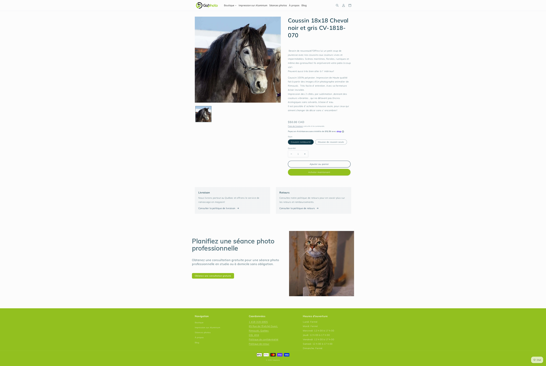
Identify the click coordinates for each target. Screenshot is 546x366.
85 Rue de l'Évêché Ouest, (263, 326)
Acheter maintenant (319, 172)
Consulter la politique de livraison (216, 208)
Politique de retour (259, 343)
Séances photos (203, 332)
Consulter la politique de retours (297, 208)
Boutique (199, 322)
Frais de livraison (295, 126)
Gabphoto (276, 360)
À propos (199, 337)
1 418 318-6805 (258, 321)
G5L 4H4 (254, 335)
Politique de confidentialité (263, 339)
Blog (197, 342)
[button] (337, 5)
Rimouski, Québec (259, 330)
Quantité (292, 148)
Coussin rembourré (301, 142)
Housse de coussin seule (331, 142)
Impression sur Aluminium (207, 327)
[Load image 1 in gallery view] (203, 114)
